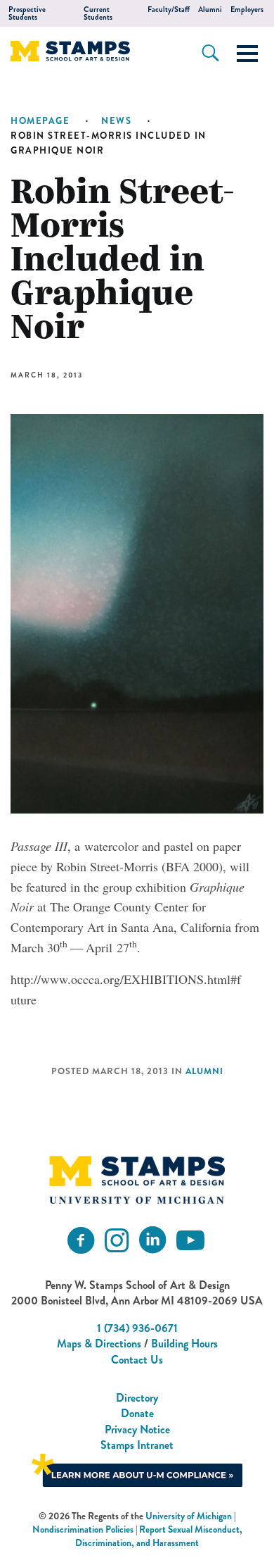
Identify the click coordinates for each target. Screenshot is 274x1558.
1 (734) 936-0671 (137, 1328)
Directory (137, 1398)
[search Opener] (210, 53)
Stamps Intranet (137, 1445)
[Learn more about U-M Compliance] (137, 1468)
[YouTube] (190, 1241)
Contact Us (137, 1360)
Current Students (98, 13)
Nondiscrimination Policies (82, 1529)
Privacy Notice (137, 1429)
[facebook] (80, 1241)
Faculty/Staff (169, 9)
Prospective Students (27, 13)
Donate (137, 1413)
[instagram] (117, 1241)
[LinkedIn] (152, 1241)
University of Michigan (188, 1516)
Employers (246, 9)
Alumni (210, 9)
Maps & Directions (99, 1343)
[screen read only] (247, 53)
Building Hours (184, 1343)
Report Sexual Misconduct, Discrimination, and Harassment (158, 1536)
